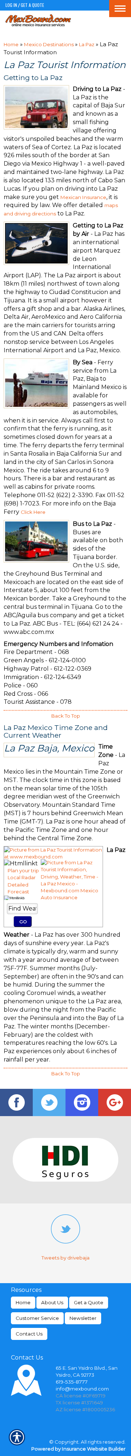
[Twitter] (49, 1102)
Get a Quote (32, 5)
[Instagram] (82, 1102)
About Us (52, 1302)
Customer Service (37, 1318)
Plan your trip (23, 870)
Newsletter (83, 1318)
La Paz (86, 44)
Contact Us (29, 1334)
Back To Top (65, 716)
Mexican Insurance (83, 197)
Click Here (33, 512)
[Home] (38, 20)
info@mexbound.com (82, 1389)
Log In (11, 5)
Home (11, 44)
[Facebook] (16, 1102)
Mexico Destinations (49, 44)
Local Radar (22, 877)
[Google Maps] (115, 1102)
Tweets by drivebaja (65, 1258)
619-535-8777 (72, 1382)
